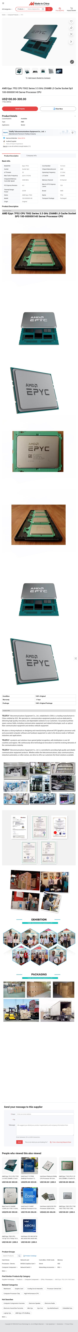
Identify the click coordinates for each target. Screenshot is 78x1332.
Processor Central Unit (54, 1289)
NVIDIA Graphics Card (27, 1264)
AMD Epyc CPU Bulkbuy (22, 1313)
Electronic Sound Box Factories (13, 1308)
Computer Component (9, 1267)
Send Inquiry (20, 109)
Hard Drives (5, 1260)
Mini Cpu (30, 1308)
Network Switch (25, 1267)
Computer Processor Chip (12, 1293)
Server (41, 1264)
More (4, 1317)
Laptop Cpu (7, 1313)
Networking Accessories (46, 1267)
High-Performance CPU (31, 1293)
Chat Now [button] (59, 109)
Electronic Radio (50, 1303)
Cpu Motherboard (52, 1308)
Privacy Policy (69, 1324)
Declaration (60, 1324)
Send (19, 1142)
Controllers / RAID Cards (46, 1260)
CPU (22, 15)
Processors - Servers (8, 1264)
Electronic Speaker (34, 1303)
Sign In (5, 146)
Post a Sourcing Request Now (60, 1142)
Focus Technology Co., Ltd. (25, 1324)
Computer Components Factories (14, 1303)
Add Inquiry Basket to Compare (39, 78)
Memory (60, 1260)
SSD (58, 1264)
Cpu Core (40, 1308)
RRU (58, 1267)
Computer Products (13, 15)
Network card (25, 1260)
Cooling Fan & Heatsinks (35, 1289)
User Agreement (50, 1324)
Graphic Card (19, 1289)
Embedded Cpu (67, 1308)
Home (3, 15)
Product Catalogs (30, 1256)
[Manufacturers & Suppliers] (39, 3)
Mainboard (7, 1289)
